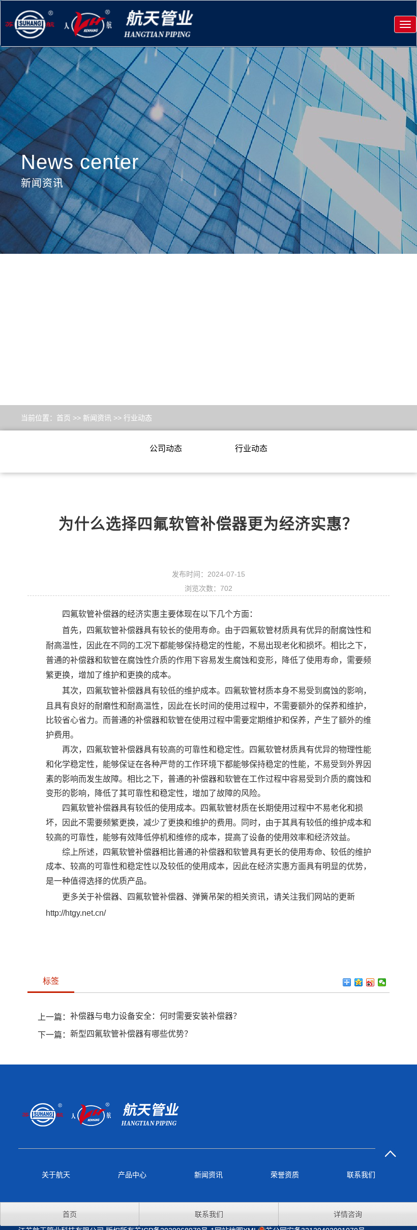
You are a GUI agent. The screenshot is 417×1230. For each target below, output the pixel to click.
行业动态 (138, 418)
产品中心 (132, 1175)
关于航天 (56, 1175)
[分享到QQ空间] (358, 982)
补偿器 (107, 896)
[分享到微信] (382, 982)
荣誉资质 (285, 1175)
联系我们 (361, 1175)
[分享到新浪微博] (370, 982)
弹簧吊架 (208, 896)
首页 (63, 418)
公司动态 (166, 448)
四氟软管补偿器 (90, 614)
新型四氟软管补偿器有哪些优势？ (131, 1033)
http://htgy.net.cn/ (76, 913)
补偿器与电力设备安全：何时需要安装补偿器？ (155, 1016)
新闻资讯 (97, 418)
